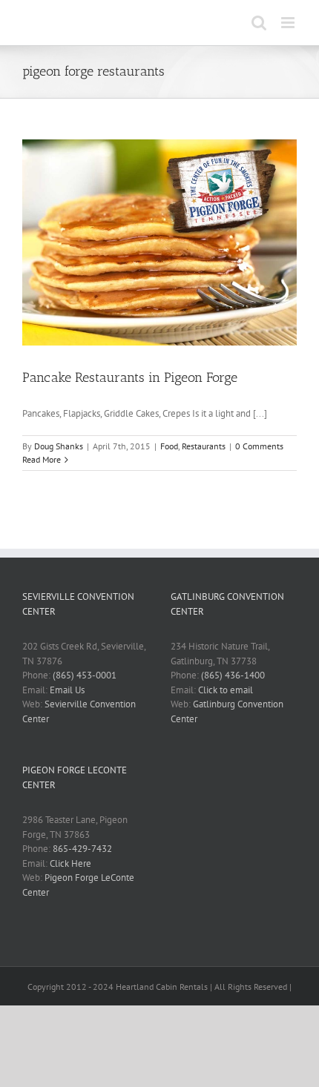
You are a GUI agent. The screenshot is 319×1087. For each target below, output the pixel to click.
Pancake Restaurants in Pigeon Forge (129, 377)
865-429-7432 (82, 848)
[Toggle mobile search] (258, 22)
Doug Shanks (58, 446)
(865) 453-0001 (84, 675)
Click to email (225, 690)
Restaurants (204, 446)
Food (169, 446)
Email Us (67, 690)
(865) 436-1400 (233, 675)
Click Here (70, 863)
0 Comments (259, 446)
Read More (41, 459)
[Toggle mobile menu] (289, 22)
